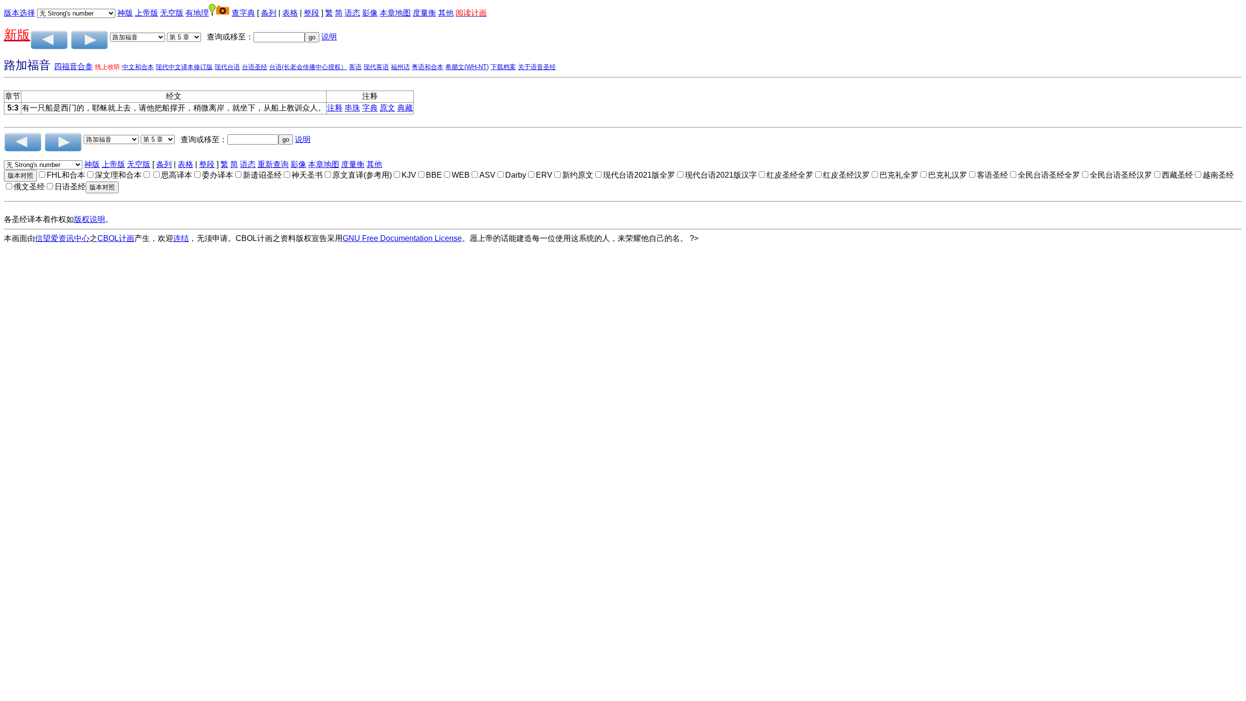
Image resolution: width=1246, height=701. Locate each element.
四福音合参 (73, 66)
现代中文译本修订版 (184, 67)
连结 (181, 238)
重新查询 (273, 164)
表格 (290, 13)
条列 (268, 13)
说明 (329, 37)
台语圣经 (254, 67)
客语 (355, 67)
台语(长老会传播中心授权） (308, 67)
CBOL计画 (115, 238)
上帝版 (146, 13)
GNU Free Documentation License (402, 238)
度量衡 (424, 13)
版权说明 (89, 219)
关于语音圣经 (537, 67)
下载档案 (503, 67)
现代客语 (376, 67)
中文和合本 (138, 67)
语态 (352, 13)
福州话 (400, 67)
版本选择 (19, 13)
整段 (311, 13)
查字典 (243, 13)
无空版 (171, 13)
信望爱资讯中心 (62, 238)
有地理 (197, 13)
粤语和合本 (427, 67)
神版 (125, 13)
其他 (446, 13)
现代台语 (227, 67)
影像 (370, 13)
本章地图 (395, 13)
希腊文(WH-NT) (467, 67)
